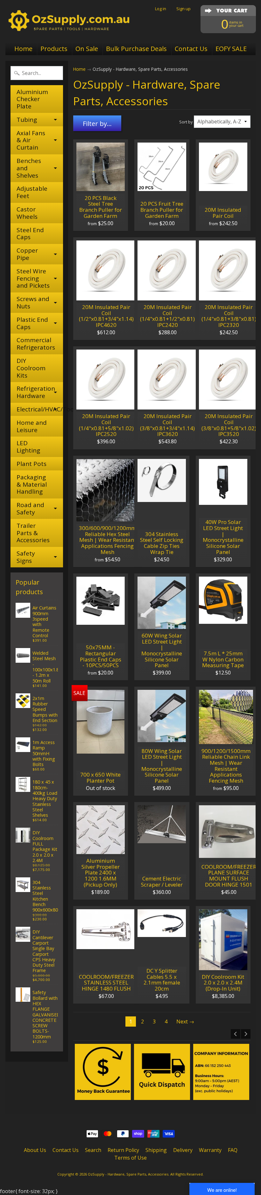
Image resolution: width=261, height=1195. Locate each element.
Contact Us (191, 48)
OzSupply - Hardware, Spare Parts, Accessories (128, 1174)
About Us (35, 1150)
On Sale (86, 48)
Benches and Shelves (29, 168)
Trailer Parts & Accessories (33, 532)
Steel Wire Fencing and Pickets (33, 278)
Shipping (156, 1150)
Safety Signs (26, 557)
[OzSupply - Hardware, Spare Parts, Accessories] (68, 21)
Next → (185, 1021)
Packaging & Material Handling (32, 484)
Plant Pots (31, 464)
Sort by (186, 122)
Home (23, 48)
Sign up (183, 9)
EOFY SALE (231, 48)
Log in (160, 9)
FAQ (232, 1150)
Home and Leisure (32, 426)
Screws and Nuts (33, 302)
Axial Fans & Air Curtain (31, 140)
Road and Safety (30, 508)
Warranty (210, 1150)
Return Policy (123, 1150)
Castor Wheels (27, 213)
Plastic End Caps (32, 323)
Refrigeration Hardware (36, 392)
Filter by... (97, 123)
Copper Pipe (27, 254)
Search (93, 1150)
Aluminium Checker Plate (32, 99)
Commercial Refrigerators (36, 343)
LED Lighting (28, 446)
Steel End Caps (30, 233)
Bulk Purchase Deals (136, 48)
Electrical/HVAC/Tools (40, 409)
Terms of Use (130, 1157)
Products (53, 48)
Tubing (27, 119)
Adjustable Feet (32, 192)
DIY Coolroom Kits (31, 368)
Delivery (183, 1150)
